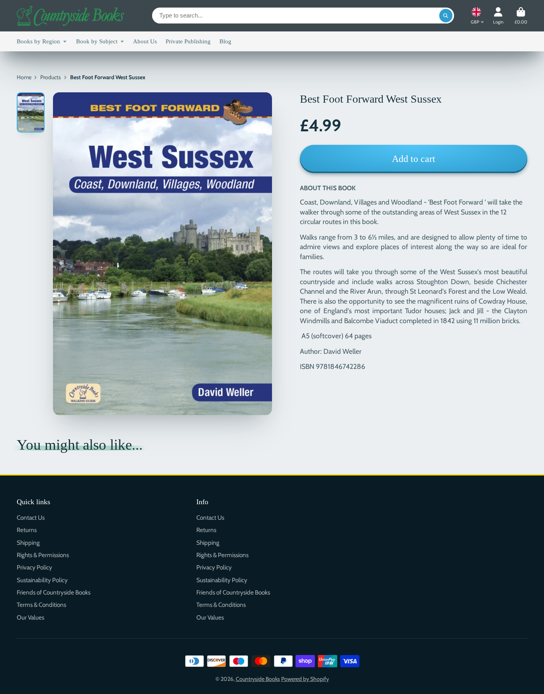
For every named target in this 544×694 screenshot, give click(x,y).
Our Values (30, 617)
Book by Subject (96, 41)
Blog (225, 41)
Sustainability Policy (42, 580)
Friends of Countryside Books (53, 592)
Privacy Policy (34, 567)
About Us (145, 41)
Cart (521, 15)
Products (50, 77)
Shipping (28, 542)
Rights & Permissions (43, 555)
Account (498, 15)
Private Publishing (188, 41)
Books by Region (38, 41)
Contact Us (31, 517)
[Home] (70, 15)
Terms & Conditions (41, 604)
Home (24, 77)
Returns (27, 530)
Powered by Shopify (305, 678)
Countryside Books (258, 678)
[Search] (446, 15)
